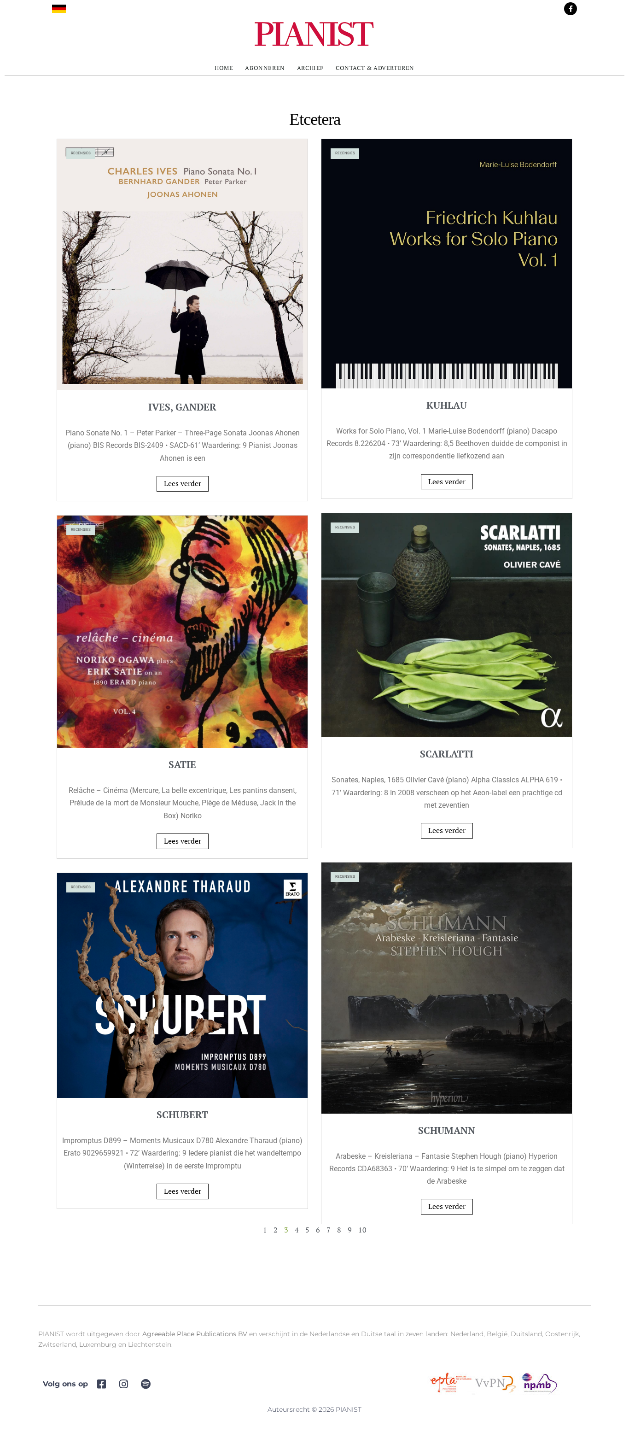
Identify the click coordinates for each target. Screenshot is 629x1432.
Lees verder (182, 483)
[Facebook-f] (570, 8)
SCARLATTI (446, 753)
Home (224, 68)
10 (362, 1230)
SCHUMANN (446, 1130)
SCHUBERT (182, 1114)
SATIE (182, 764)
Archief (310, 68)
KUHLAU (446, 405)
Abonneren (265, 68)
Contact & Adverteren (375, 68)
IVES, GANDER (182, 406)
